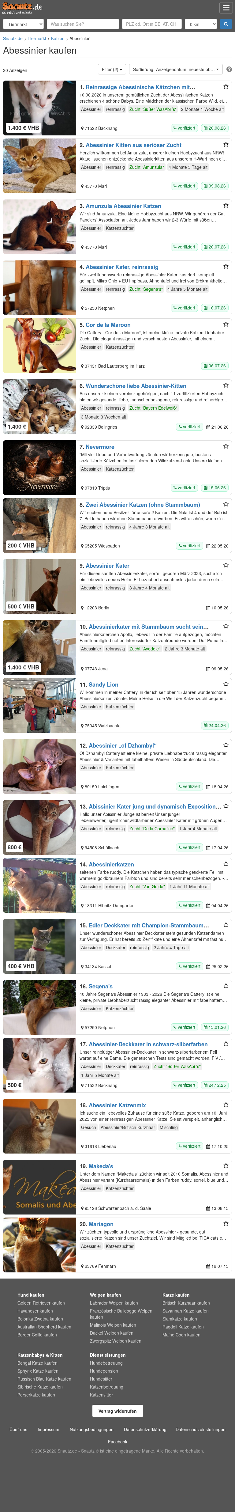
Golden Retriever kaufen (41, 1303)
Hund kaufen (30, 1295)
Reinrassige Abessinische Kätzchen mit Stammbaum (135, 90)
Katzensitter (101, 1395)
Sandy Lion (103, 684)
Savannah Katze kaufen (185, 1311)
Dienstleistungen (108, 1355)
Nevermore (100, 447)
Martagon (101, 1224)
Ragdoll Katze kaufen (183, 1327)
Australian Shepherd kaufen (44, 1327)
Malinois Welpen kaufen (113, 1325)
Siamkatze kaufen (179, 1319)
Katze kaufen (176, 1295)
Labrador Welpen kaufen (114, 1303)
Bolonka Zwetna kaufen (40, 1319)
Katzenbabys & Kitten (40, 1355)
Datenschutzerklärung (145, 1429)
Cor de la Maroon (108, 325)
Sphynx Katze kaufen (37, 1371)
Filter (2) (111, 69)
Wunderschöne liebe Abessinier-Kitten (136, 386)
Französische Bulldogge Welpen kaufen (121, 1314)
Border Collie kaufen (37, 1335)
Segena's (101, 986)
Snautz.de (13, 38)
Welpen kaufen (105, 1295)
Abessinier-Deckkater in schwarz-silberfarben (148, 1044)
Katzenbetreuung (106, 1387)
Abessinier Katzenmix (117, 1105)
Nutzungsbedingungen (92, 1429)
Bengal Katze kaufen (37, 1363)
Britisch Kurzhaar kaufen (186, 1303)
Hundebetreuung (106, 1363)
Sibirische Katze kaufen (40, 1387)
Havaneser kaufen (35, 1311)
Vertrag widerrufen (118, 1411)
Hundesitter (101, 1379)
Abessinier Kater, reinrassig (122, 267)
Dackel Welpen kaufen (111, 1333)
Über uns (18, 1429)
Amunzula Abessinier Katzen (123, 206)
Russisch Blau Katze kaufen (44, 1379)
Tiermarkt (37, 38)
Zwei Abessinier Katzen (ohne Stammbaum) (143, 505)
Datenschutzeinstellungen (201, 1429)
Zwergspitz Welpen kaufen (115, 1341)
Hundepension (104, 1371)
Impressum (48, 1429)
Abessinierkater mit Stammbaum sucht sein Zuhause (141, 630)
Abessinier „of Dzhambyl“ (123, 745)
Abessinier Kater (107, 566)
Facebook (117, 1441)
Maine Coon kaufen (181, 1335)
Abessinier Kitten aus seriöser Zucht (133, 145)
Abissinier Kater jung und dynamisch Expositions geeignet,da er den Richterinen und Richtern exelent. (149, 809)
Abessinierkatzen (111, 864)
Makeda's (101, 1166)
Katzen (58, 38)
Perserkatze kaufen (36, 1395)
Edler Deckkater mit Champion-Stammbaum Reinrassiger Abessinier (141, 928)
